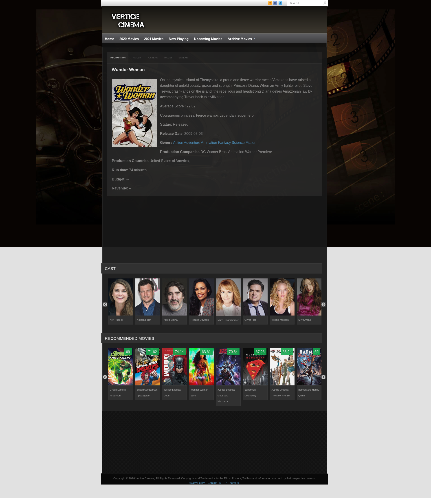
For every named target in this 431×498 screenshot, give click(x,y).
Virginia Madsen (280, 319)
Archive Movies (238, 39)
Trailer (136, 57)
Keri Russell (116, 319)
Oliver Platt (250, 319)
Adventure (192, 143)
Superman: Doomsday (250, 392)
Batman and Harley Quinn (308, 392)
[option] (120, 301)
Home (109, 39)
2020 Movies (129, 39)
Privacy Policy (196, 483)
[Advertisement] (214, 442)
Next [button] (323, 304)
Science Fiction (244, 143)
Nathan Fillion (144, 319)
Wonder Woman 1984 (199, 392)
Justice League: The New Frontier (280, 392)
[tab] (117, 57)
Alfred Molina (171, 319)
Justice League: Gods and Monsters (226, 395)
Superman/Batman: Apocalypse (147, 392)
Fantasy (224, 143)
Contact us (214, 483)
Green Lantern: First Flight (118, 392)
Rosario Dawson (200, 319)
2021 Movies (153, 39)
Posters (152, 57)
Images (168, 57)
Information (117, 57)
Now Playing (179, 39)
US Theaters (231, 483)
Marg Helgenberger (228, 320)
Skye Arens (304, 319)
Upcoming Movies (208, 39)
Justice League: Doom (172, 392)
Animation (209, 143)
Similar (183, 57)
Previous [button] (105, 304)
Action (178, 143)
